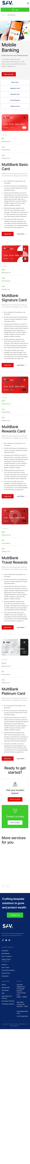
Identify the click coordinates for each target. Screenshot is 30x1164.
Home (3, 15)
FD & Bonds (5, 990)
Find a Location (15, 799)
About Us (4, 964)
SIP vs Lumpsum (6, 956)
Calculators (5, 950)
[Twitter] (6, 940)
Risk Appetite (6, 953)
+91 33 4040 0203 (22, 1016)
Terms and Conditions (8, 970)
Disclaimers (5, 976)
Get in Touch (5, 967)
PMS (3, 993)
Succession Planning (8, 1001)
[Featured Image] (15, 30)
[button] (15, 10)
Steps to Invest (6, 959)
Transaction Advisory (8, 1004)
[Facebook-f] (3, 940)
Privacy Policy (6, 973)
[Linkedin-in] (9, 940)
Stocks (4, 984)
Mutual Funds (6, 987)
